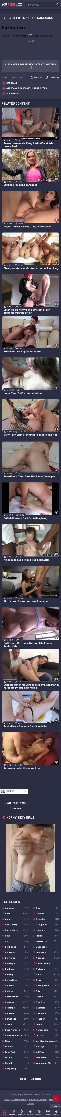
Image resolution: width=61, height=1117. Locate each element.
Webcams (48, 1057)
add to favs (12, 93)
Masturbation (48, 963)
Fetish (17, 1057)
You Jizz (12, 4)
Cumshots (17, 1018)
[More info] (56, 137)
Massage (48, 957)
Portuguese (48, 985)
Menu (54, 1106)
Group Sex (48, 924)
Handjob (48, 930)
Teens (48, 1024)
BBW (17, 935)
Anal (17, 913)
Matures (48, 968)
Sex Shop (17, 808)
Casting (17, 974)
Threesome (48, 1029)
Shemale (48, 1007)
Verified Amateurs (48, 1040)
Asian (17, 919)
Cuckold (17, 1013)
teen (44, 88)
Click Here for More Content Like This (30, 64)
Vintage (48, 1046)
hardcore (25, 88)
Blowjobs (17, 957)
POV (48, 991)
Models (21, 1115)
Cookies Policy (19, 1099)
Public (48, 996)
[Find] (57, 4)
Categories (13, 1115)
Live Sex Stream (39, 1115)
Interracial (48, 941)
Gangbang (11, 83)
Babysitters (17, 930)
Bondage (17, 963)
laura (35, 88)
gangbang (11, 88)
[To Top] (56, 1098)
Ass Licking (17, 924)
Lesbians (48, 952)
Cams (48, 1115)
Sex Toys (48, 1002)
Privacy (53, 1099)
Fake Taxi (17, 1052)
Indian (48, 935)
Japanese (48, 946)
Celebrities (17, 980)
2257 (7, 1099)
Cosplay (17, 1002)
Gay (48, 908)
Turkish (48, 1035)
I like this (38, 77)
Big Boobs (17, 946)
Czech (17, 1024)
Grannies (48, 919)
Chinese (17, 985)
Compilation (17, 996)
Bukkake (17, 968)
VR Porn (48, 1052)
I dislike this (53, 77)
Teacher (48, 1018)
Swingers (48, 1013)
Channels (31, 1115)
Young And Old (48, 1063)
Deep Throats (17, 1029)
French (17, 1063)
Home (4, 1115)
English (9, 791)
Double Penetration (17, 1035)
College (17, 991)
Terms (30, 1103)
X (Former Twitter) (17, 802)
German (48, 913)
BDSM (17, 941)
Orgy (48, 980)
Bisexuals (17, 952)
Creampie (17, 1007)
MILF (48, 974)
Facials (17, 1046)
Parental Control (38, 1099)
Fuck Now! (57, 1115)
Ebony (17, 1040)
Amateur (17, 908)
